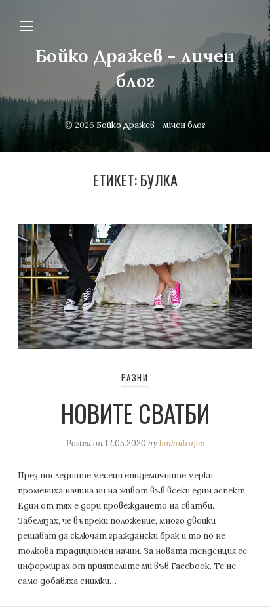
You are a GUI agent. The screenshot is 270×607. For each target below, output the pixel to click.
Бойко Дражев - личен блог (151, 125)
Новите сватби (135, 413)
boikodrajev (181, 443)
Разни (135, 377)
